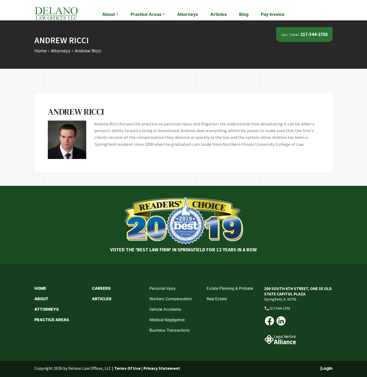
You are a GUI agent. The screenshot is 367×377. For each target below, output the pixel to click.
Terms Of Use (127, 368)
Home (40, 288)
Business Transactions (169, 330)
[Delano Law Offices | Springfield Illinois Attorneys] (56, 13)
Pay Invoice (273, 14)
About (41, 298)
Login (327, 368)
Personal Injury (162, 288)
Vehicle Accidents (165, 309)
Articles (218, 14)
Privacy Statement (161, 368)
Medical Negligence (167, 319)
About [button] (108, 14)
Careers (101, 288)
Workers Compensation (170, 298)
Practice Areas (51, 319)
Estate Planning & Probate (230, 288)
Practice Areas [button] (146, 14)
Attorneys (187, 14)
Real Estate (217, 298)
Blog (244, 14)
